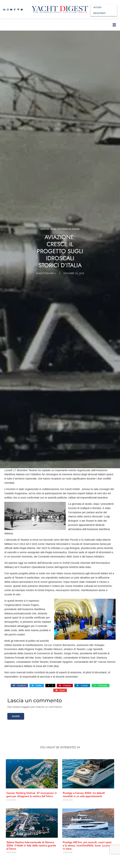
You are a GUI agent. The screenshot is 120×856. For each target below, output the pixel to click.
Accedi (16, 716)
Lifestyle (44, 229)
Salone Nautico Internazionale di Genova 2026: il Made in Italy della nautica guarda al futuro (31, 845)
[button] (114, 25)
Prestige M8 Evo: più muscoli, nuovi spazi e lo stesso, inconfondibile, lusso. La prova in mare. (87, 845)
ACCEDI (97, 7)
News (53, 229)
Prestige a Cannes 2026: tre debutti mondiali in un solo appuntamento (84, 794)
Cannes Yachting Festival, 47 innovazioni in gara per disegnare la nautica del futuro (31, 794)
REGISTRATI (99, 13)
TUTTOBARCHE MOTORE (69, 229)
